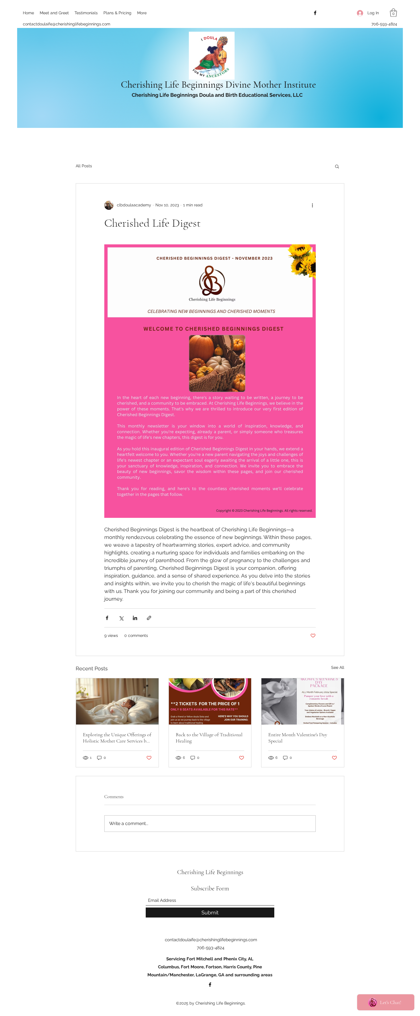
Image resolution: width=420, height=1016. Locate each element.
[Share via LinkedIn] (135, 618)
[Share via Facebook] (107, 618)
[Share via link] (149, 618)
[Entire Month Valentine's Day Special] (302, 701)
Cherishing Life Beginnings (211, 872)
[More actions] (312, 205)
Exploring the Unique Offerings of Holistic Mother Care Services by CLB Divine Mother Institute (117, 737)
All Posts (84, 166)
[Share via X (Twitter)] (121, 618)
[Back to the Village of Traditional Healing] (210, 701)
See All (337, 667)
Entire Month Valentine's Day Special (297, 737)
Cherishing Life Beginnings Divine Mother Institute (219, 84)
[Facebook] (315, 13)
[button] (393, 13)
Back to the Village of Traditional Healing (209, 737)
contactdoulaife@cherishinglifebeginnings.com (66, 24)
